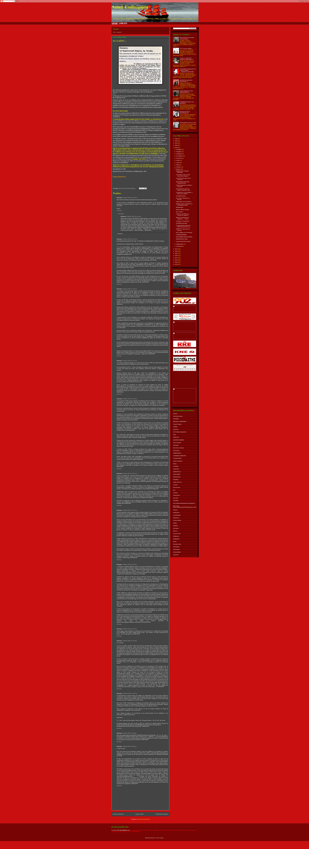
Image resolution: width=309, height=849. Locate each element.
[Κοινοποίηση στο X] (143, 188)
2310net (175, 413)
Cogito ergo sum (177, 482)
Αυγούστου (179, 158)
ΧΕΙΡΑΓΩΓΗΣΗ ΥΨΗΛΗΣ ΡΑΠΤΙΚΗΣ (182, 171)
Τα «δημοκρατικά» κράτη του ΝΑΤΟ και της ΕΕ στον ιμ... (183, 226)
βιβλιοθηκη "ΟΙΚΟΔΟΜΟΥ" (180, 421)
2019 (176, 253)
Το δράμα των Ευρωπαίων (182, 221)
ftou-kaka (175, 498)
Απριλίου (178, 167)
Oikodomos (176, 517)
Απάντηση (119, 210)
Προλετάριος (176, 450)
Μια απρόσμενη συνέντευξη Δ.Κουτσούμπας (187, 38)
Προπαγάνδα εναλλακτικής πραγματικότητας (182, 182)
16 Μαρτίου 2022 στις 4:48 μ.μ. (129, 733)
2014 (176, 264)
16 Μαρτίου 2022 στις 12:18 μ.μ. (129, 564)
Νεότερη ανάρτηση (118, 814)
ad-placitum (176, 469)
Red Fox (175, 531)
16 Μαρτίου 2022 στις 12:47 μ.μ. (129, 693)
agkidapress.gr (177, 471)
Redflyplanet (176, 538)
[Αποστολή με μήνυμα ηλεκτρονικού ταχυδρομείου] (140, 188)
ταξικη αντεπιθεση (177, 461)
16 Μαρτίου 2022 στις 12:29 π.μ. (129, 197)
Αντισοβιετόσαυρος (181, 196)
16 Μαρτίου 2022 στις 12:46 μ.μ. (129, 640)
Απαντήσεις (121, 213)
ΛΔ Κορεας (176, 445)
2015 (176, 262)
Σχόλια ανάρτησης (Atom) (144, 819)
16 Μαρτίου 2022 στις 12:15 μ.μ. (129, 288)
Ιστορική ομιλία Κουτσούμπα (183, 241)
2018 (176, 255)
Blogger (162, 837)
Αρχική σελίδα (139, 814)
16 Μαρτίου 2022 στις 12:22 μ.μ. (129, 628)
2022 (176, 147)
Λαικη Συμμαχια (177, 442)
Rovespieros (176, 546)
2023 (176, 145)
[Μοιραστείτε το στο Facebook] (144, 188)
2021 (176, 249)
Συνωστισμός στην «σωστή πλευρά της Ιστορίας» (183, 175)
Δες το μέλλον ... (180, 211)
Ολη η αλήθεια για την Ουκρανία (184, 232)
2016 (176, 260)
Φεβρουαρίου (179, 244)
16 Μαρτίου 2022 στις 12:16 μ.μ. (129, 360)
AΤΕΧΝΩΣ (175, 466)
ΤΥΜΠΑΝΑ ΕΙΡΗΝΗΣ (181, 234)
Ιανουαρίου (179, 246)
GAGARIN (175, 500)
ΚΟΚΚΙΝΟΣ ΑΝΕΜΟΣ (178, 440)
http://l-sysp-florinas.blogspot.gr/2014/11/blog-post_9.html (184, 506)
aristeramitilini (176, 474)
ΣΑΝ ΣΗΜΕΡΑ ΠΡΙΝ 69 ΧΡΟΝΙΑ (184, 237)
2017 (176, 257)
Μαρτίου (178, 169)
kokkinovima (176, 512)
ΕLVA (174, 434)
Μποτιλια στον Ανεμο (178, 447)
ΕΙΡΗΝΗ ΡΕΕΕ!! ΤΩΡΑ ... (182, 239)
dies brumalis (176, 487)
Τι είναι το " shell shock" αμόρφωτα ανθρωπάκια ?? (186, 58)
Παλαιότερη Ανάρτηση (161, 814)
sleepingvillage (177, 552)
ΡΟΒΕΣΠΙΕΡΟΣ (177, 453)
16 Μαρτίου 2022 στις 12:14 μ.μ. (129, 239)
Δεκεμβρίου (179, 149)
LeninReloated (177, 515)
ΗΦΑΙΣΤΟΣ (176, 437)
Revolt (174, 541)
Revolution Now (177, 544)
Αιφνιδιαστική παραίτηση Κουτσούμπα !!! (186, 80)
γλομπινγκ (175, 429)
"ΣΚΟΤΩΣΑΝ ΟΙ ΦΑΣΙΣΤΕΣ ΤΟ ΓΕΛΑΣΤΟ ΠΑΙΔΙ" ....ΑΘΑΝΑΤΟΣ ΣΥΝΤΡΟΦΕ (188, 70)
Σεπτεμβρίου (179, 156)
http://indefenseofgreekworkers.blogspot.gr (184, 503)
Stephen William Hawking (182, 209)
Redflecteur (176, 536)
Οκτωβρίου (179, 153)
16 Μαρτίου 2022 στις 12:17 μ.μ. (129, 473)
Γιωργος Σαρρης (177, 424)
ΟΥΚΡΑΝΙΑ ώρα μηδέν (181, 223)
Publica (175, 523)
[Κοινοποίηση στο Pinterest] (146, 188)
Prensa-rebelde (177, 520)
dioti (174, 490)
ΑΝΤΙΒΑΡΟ (176, 418)
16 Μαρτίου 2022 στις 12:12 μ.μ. (133, 216)
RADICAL (175, 525)
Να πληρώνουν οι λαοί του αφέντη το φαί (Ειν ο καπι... (183, 189)
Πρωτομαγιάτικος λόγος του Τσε (188, 122)
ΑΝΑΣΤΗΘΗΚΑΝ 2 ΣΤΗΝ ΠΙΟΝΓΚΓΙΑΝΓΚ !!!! (186, 91)
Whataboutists (179, 207)
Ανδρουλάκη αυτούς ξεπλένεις (183, 201)
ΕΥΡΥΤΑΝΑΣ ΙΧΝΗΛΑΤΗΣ (179, 432)
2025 (176, 141)
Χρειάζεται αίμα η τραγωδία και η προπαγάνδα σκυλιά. (184, 204)
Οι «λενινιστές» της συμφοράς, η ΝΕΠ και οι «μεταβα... (184, 193)
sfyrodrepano (176, 549)
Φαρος (175, 463)
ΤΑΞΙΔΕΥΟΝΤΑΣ (177, 458)
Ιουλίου (178, 160)
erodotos (175, 492)
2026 (176, 138)
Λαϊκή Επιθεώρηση (130, 7)
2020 (176, 251)
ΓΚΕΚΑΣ (175, 426)
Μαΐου (178, 164)
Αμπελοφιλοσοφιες (178, 416)
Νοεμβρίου (179, 151)
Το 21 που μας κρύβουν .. (186, 48)
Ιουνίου (178, 162)
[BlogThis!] (141, 188)
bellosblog (175, 479)
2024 (176, 143)
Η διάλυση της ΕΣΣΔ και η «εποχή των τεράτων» (182, 214)
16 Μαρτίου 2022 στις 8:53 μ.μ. (129, 746)
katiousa (175, 509)
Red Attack (176, 528)
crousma (175, 484)
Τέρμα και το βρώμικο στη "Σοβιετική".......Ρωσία (182, 218)
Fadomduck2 (176, 495)
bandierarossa (176, 477)
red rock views (176, 533)
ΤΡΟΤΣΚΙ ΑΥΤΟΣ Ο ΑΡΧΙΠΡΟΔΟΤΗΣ (185, 112)
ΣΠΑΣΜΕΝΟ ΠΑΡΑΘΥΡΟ (179, 455)
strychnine (175, 554)
